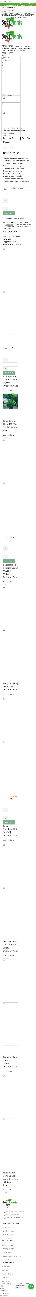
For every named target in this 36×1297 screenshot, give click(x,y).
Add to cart (9, 213)
